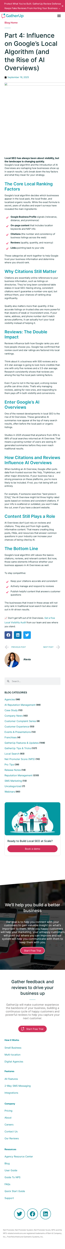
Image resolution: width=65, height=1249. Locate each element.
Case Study (11, 710)
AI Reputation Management (20, 704)
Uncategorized (13, 786)
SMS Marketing (13, 780)
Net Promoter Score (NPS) (20, 759)
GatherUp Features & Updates (22, 742)
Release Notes (13, 769)
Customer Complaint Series (20, 721)
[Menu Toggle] (59, 15)
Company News (14, 715)
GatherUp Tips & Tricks (18, 748)
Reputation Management (18, 775)
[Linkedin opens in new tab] (45, 1213)
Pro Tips (9, 764)
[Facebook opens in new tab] (32, 1213)
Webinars (10, 791)
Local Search (12, 753)
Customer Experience (17, 726)
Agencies (10, 699)
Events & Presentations (18, 731)
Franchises (11, 737)
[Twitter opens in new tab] (19, 1213)
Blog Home (11, 22)
